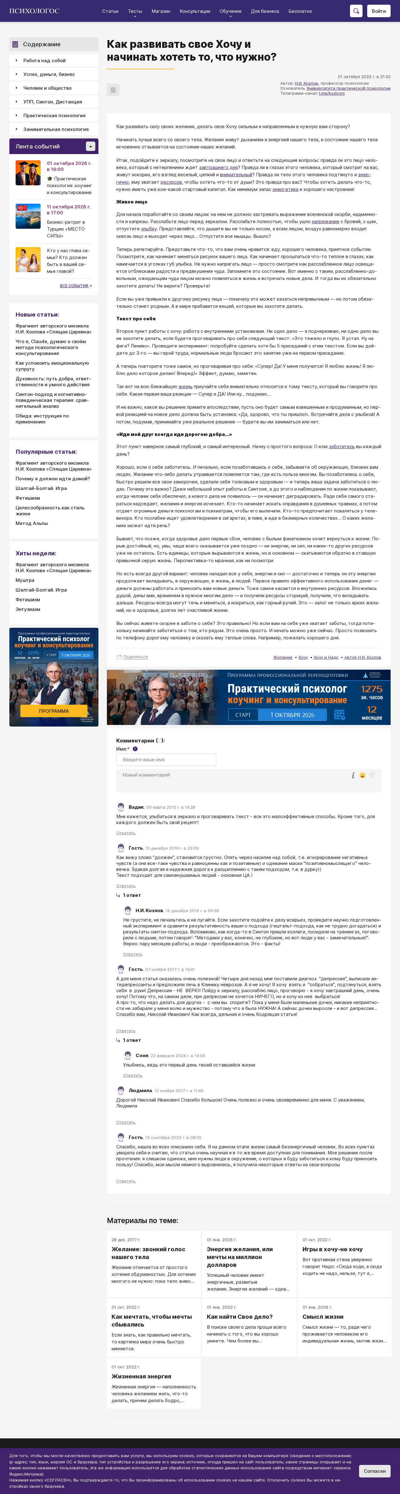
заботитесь (342, 446)
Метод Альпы (32, 523)
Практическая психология (54, 115)
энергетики (285, 189)
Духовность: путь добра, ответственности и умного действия (53, 381)
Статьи (110, 11)
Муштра (25, 580)
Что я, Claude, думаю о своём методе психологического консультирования (51, 347)
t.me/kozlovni (332, 93)
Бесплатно (300, 11)
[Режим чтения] (113, 90)
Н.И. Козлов (306, 83)
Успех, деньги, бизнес (49, 74)
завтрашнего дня (218, 167)
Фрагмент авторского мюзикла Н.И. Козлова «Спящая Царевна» (54, 329)
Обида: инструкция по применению (42, 419)
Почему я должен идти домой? (53, 479)
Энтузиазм (28, 609)
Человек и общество (47, 88)
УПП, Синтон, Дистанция (52, 102)
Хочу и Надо (326, 657)
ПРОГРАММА (54, 711)
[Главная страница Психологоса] (36, 10)
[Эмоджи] (362, 775)
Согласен (375, 1471)
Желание (282, 657)
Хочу (303, 657)
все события (74, 285)
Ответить (126, 832)
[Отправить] (372, 775)
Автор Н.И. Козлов (362, 657)
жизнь (185, 386)
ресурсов (171, 182)
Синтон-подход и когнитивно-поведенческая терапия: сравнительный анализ (52, 400)
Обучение (231, 11)
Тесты (135, 11)
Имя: (126, 749)
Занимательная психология (56, 129)
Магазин (161, 11)
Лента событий (38, 146)
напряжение (325, 221)
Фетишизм (28, 498)
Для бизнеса (265, 11)
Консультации (195, 11)
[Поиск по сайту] (356, 11)
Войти (379, 11)
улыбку (149, 229)
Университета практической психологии (349, 88)
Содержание (42, 44)
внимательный (236, 174)
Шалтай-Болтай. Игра (41, 488)
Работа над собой (44, 60)
